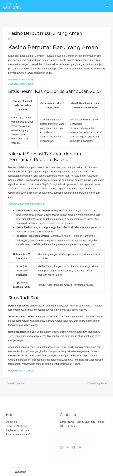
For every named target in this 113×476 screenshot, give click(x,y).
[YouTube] (80, 447)
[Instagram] (61, 447)
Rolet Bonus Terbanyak (21, 370)
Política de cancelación (18, 434)
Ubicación (11, 421)
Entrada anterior (13, 383)
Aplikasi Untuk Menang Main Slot (26, 203)
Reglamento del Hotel (17, 430)
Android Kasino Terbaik (21, 79)
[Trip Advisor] (67, 447)
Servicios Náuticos (16, 426)
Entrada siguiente (98, 383)
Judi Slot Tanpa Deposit (21, 83)
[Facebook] (73, 447)
